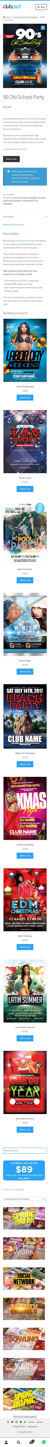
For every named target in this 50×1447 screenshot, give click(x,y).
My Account (6, 1442)
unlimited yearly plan (31, 261)
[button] (43, 28)
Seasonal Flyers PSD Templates (25, 17)
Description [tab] (8, 216)
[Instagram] (16, 1422)
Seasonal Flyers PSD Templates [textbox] (24, 1199)
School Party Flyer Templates (25, 197)
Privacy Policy (19, 1426)
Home (8, 17)
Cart (29, 1440)
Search (19, 1442)
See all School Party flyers (15, 149)
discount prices (36, 142)
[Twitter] (12, 1422)
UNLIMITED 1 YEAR (20, 178)
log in (34, 178)
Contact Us (32, 1426)
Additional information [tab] (13, 224)
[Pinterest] (21, 1422)
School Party (31, 118)
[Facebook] (8, 1422)
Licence (39, 1422)
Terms (31, 1422)
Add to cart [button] (25, 397)
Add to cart (11, 159)
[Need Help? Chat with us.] (25, 1422)
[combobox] (25, 1199)
